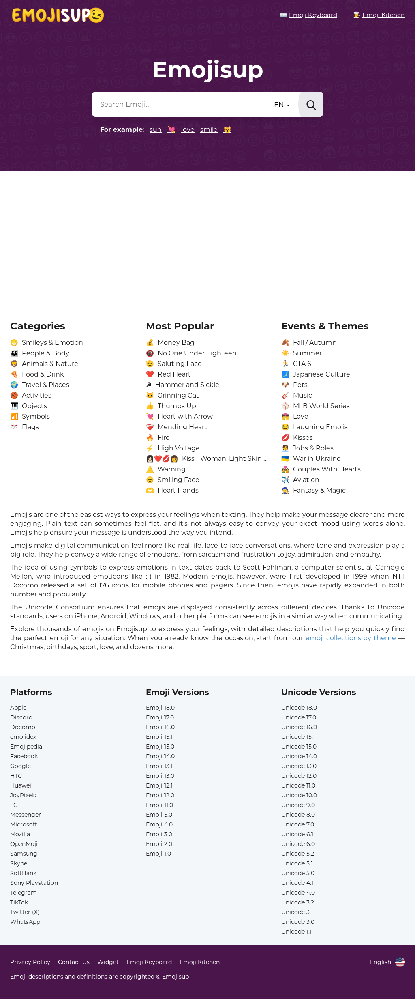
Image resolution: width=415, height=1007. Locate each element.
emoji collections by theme (351, 638)
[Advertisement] (207, 240)
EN (280, 105)
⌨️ (308, 15)
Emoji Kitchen (200, 962)
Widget (108, 962)
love (188, 129)
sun (156, 129)
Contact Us (74, 962)
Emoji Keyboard (149, 962)
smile (209, 129)
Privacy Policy (30, 962)
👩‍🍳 (379, 15)
